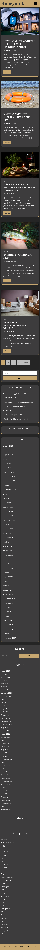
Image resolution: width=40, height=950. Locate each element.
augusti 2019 (8, 577)
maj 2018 (6, 607)
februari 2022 (8, 529)
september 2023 (9, 490)
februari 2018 (8, 620)
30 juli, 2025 (10, 194)
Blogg (3, 846)
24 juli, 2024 (10, 331)
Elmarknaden (5, 871)
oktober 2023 (8, 485)
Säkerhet (4, 912)
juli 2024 (6, 459)
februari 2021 (8, 546)
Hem (2, 890)
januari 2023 (8, 511)
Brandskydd (5, 849)
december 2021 (9, 538)
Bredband (4, 852)
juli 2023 (6, 494)
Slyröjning (4, 924)
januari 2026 (8, 446)
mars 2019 (7, 586)
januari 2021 (8, 551)
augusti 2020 (8, 555)
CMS (2, 861)
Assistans (4, 839)
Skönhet (4, 918)
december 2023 (9, 476)
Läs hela (6, 71)
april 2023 (7, 503)
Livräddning (5, 896)
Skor (2, 921)
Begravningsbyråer (7, 842)
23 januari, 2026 (11, 50)
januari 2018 (8, 625)
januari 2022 (8, 533)
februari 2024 (8, 472)
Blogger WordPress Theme (13, 946)
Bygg (2, 858)
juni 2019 (6, 581)
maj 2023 (6, 498)
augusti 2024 (8, 455)
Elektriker (4, 868)
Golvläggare (5, 887)
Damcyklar (4, 864)
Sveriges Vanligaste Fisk (12, 415)
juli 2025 (6, 450)
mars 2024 (7, 468)
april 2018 (7, 612)
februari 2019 (8, 590)
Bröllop (3, 855)
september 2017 (9, 638)
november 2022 (9, 520)
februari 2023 (8, 507)
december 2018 (9, 599)
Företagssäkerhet (7, 877)
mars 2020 (7, 564)
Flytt (2, 874)
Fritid (3, 883)
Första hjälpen (6, 880)
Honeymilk (13, 3)
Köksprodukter (6, 893)
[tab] (35, 3)
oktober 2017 (8, 634)
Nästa (26, 362)
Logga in (4, 824)
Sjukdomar (4, 915)
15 (19, 362)
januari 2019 (8, 594)
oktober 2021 (8, 542)
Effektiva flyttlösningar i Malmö (15, 419)
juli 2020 (6, 559)
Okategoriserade (6, 909)
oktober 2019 (8, 572)
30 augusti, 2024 (11, 261)
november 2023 (9, 481)
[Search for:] (20, 373)
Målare (3, 902)
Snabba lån (5, 927)
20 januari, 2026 (11, 123)
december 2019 (9, 568)
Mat (2, 905)
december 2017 (9, 629)
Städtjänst (4, 931)
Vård (2, 934)
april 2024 (7, 463)
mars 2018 (7, 616)
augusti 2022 (8, 524)
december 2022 (9, 516)
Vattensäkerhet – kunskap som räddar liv (19, 402)
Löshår (3, 899)
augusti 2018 (8, 603)
